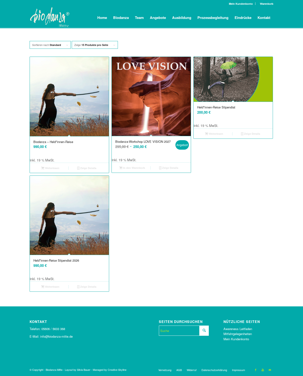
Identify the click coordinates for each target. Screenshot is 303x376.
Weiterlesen (51, 168)
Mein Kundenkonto (241, 3)
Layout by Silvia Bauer (77, 370)
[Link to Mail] (269, 369)
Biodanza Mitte (54, 370)
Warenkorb (265, 3)
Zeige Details (88, 168)
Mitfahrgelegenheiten (237, 333)
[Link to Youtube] (262, 369)
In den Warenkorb (133, 168)
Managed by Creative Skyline (109, 370)
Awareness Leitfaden (237, 329)
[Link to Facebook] (255, 369)
